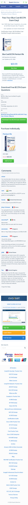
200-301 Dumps (13, 387)
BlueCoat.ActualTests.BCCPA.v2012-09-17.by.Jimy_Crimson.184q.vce (14, 115)
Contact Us (13, 482)
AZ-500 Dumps (13, 479)
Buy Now (14, 68)
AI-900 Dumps (13, 399)
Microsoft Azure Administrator (13, 409)
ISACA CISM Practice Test (13, 485)
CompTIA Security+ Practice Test (13, 371)
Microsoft (3, 6)
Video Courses (13, 380)
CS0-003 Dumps (13, 466)
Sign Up (6, 328)
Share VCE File (13, 406)
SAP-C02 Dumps (13, 412)
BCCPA (14, 10)
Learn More (7, 333)
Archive (13, 444)
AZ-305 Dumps (13, 415)
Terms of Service (13, 494)
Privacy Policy (14, 498)
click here (10, 80)
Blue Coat (8, 10)
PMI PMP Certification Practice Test (13, 460)
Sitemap (13, 469)
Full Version (7, 338)
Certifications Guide (13, 418)
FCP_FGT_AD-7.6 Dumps (13, 491)
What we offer (13, 393)
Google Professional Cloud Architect (13, 472)
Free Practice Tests (13, 431)
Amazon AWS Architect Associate (13, 447)
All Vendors (13, 368)
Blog (13, 456)
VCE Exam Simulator (10, 307)
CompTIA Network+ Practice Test (13, 384)
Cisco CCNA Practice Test (13, 422)
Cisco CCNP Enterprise (13, 434)
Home (2, 10)
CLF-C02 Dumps (13, 475)
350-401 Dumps (13, 453)
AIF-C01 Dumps (13, 425)
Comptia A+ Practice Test (13, 396)
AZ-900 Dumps (13, 450)
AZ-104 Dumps (13, 377)
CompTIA (18, 6)
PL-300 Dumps (13, 441)
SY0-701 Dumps (13, 374)
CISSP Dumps (13, 488)
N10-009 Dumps (13, 437)
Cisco (10, 6)
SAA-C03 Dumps (13, 390)
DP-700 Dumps (13, 403)
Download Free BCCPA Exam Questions (14, 120)
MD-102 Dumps (13, 463)
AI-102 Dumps (13, 428)
